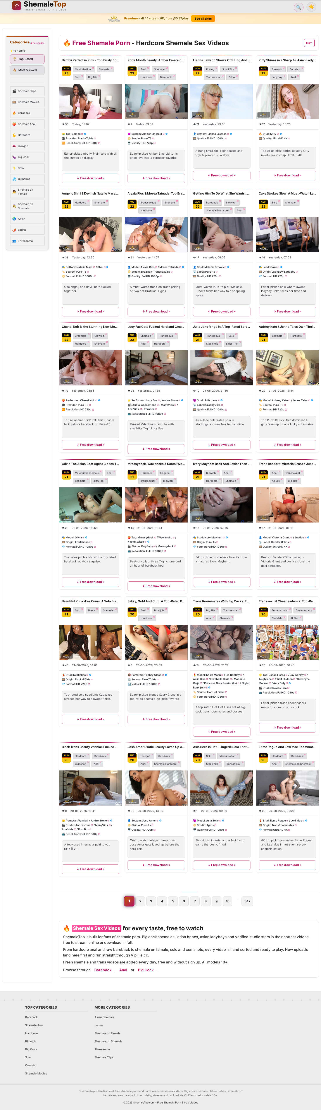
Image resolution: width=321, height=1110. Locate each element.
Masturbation (83, 69)
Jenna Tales (299, 400)
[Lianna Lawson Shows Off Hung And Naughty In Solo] (221, 101)
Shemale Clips (104, 1057)
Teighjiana (265, 679)
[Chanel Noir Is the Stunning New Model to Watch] (90, 367)
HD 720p (147, 143)
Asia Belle (212, 820)
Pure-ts (210, 271)
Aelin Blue (199, 679)
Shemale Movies (36, 1073)
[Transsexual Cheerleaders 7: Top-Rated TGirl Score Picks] (287, 642)
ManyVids (167, 404)
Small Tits (228, 69)
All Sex (276, 480)
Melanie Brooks (214, 267)
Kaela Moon (213, 674)
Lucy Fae (151, 400)
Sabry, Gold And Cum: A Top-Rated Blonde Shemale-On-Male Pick (156, 601)
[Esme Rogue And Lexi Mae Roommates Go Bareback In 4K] (287, 788)
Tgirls (210, 825)
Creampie (80, 335)
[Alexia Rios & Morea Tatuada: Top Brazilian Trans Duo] (156, 234)
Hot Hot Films (215, 692)
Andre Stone (170, 400)
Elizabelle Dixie (219, 679)
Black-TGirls (82, 679)
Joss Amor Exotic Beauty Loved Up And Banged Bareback (156, 747)
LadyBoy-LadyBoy (283, 271)
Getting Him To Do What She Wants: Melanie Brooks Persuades (221, 193)
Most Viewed (25, 70)
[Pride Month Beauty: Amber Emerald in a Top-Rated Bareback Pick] (156, 101)
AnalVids (133, 409)
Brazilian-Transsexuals (155, 271)
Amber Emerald (152, 133)
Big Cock (146, 970)
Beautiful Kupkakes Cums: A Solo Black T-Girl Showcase (90, 601)
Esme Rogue (278, 820)
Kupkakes (79, 674)
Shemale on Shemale (298, 763)
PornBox (149, 409)
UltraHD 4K (280, 138)
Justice (299, 537)
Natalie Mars (84, 267)
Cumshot (295, 69)
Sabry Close (153, 674)
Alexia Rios (148, 267)
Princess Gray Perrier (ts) (220, 683)
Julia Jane (210, 400)
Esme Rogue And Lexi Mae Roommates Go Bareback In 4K (287, 747)
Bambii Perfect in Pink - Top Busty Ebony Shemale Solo (90, 60)
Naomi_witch (136, 541)
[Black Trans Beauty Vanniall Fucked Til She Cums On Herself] (90, 788)
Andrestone (148, 404)
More (309, 42)
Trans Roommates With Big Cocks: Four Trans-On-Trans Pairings (221, 601)
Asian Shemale (104, 1017)
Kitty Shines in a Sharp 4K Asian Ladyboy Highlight (287, 60)
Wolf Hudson (284, 679)
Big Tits (92, 77)
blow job (98, 480)
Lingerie (165, 473)
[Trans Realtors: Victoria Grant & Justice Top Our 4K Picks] (287, 505)
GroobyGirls (213, 404)
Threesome (102, 1049)
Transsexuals (148, 202)
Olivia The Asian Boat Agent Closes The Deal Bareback (90, 464)
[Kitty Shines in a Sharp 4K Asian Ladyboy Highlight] (287, 101)
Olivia (78, 537)
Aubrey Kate (280, 400)
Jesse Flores (277, 674)
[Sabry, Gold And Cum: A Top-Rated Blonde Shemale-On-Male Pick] (156, 642)
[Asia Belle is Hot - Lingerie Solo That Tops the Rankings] (221, 788)
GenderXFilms (280, 542)
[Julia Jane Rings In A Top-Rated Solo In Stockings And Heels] (221, 367)
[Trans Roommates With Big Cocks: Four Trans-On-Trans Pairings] (221, 642)
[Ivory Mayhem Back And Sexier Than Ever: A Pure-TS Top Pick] (221, 505)
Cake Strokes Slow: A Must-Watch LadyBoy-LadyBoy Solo (287, 193)
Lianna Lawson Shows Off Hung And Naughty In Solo (221, 60)
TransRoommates (283, 825)
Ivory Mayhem (213, 537)
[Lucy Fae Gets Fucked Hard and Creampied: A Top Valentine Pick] (156, 367)
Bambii (76, 133)
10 (228, 901)
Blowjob (276, 69)
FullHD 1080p (89, 143)
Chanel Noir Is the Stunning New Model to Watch (90, 326)
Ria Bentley (233, 674)
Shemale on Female (108, 1033)
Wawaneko (165, 537)
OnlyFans (147, 546)
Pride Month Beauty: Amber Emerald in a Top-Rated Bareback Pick (156, 60)
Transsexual (213, 77)
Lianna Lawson (217, 133)
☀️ (311, 7)
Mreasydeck (146, 537)
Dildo (232, 77)
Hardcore (146, 77)
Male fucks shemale (87, 473)
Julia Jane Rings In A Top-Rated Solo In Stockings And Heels (221, 326)
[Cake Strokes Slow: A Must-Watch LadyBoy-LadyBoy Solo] (287, 234)
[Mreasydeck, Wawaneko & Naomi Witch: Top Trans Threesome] (156, 505)
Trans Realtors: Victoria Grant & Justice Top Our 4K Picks (287, 464)
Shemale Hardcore (217, 210)
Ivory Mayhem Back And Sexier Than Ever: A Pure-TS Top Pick (221, 464)
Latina (99, 1025)
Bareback (166, 77)
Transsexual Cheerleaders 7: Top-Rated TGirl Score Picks (287, 601)
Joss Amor (149, 820)
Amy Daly (279, 683)
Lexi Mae (296, 820)
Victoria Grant (281, 537)
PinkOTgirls (149, 679)
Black (91, 610)
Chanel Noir (87, 400)
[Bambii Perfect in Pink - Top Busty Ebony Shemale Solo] (90, 101)
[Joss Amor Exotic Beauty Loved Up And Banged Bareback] (156, 788)
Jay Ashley (297, 674)
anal (109, 473)
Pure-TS (146, 138)
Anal (143, 69)
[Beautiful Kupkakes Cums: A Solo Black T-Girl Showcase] (90, 642)
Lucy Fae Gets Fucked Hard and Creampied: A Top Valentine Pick (156, 326)
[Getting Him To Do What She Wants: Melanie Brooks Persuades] (221, 234)
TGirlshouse (82, 542)
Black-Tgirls (85, 138)
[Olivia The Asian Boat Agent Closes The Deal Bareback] (90, 505)
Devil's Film (279, 688)
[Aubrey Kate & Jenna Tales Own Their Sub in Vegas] (287, 367)
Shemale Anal (34, 1025)
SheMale (277, 618)
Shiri (100, 267)
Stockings (212, 343)
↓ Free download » (90, 178)
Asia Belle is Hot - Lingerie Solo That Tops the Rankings (221, 747)
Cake (273, 267)
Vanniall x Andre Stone (92, 820)
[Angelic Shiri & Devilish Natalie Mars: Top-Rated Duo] (90, 234)
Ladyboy (277, 77)
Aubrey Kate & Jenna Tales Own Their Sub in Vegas (287, 326)
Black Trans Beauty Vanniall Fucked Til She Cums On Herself (90, 747)
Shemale (104, 69)
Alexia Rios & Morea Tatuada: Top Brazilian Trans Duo (156, 193)
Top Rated (23, 59)
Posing (210, 69)
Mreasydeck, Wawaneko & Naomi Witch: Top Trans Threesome (156, 464)
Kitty (273, 133)
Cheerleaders (304, 610)
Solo (77, 77)
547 (247, 901)
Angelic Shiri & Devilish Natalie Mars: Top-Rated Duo (90, 193)
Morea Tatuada (168, 267)
